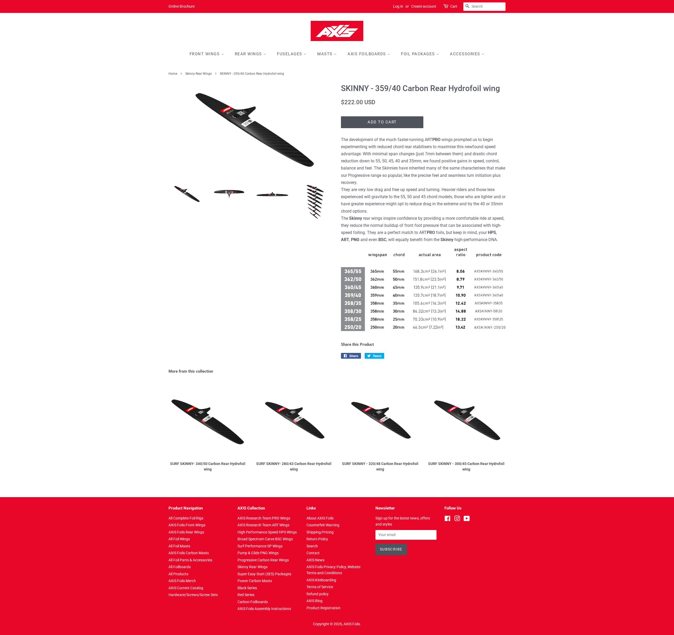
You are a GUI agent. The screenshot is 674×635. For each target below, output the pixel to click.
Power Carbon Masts (254, 581)
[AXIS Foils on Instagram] (457, 519)
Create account (423, 6)
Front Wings (205, 54)
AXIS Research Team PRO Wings (263, 518)
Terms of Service (319, 587)
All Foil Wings (179, 539)
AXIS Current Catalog (185, 588)
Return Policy (317, 539)
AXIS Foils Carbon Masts (188, 553)
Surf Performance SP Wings (260, 546)
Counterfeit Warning (322, 525)
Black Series (247, 588)
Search (312, 546)
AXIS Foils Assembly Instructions (264, 609)
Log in (398, 6)
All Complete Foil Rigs (185, 518)
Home (172, 74)
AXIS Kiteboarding (321, 580)
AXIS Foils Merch (182, 581)
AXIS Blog (314, 601)
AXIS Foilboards (367, 54)
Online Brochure (181, 6)
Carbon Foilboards (252, 602)
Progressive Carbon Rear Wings (263, 560)
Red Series (245, 595)
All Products (178, 574)
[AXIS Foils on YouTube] (467, 519)
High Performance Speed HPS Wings (267, 532)
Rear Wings (249, 54)
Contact (313, 553)
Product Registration (323, 608)
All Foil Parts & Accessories (190, 560)
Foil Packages (418, 54)
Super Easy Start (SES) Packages (264, 574)
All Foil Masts (179, 546)
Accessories (466, 54)
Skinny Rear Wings (198, 74)
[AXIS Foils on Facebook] (447, 519)
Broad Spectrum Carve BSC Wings (265, 539)
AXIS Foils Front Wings (186, 525)
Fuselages (290, 54)
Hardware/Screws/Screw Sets (193, 595)
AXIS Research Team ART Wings (263, 525)
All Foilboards (179, 567)
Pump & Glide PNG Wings (258, 553)
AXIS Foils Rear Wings (186, 532)
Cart (453, 6)
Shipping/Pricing (320, 532)
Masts (325, 54)
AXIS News (315, 560)
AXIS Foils (352, 624)
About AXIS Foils (320, 518)
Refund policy (317, 594)
